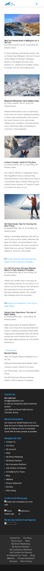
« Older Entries (10, 350)
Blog (33, 45)
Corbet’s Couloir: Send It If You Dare (20, 162)
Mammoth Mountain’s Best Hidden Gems (21, 101)
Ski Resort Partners (14, 461)
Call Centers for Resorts (16, 468)
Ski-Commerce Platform (16, 464)
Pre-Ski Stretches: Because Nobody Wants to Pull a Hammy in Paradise (20, 269)
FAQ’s (8, 453)
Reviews (9, 487)
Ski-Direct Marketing (14, 457)
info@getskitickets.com (14, 401)
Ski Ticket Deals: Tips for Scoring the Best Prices (20, 225)
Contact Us (10, 442)
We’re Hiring (11, 491)
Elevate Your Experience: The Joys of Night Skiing (20, 313)
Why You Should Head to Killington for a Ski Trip (21, 41)
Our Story (10, 446)
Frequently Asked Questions (25, 404)
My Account (11, 449)
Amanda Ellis (12, 228)
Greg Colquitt (12, 45)
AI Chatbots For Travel (15, 472)
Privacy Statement (14, 483)
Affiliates (9, 479)
